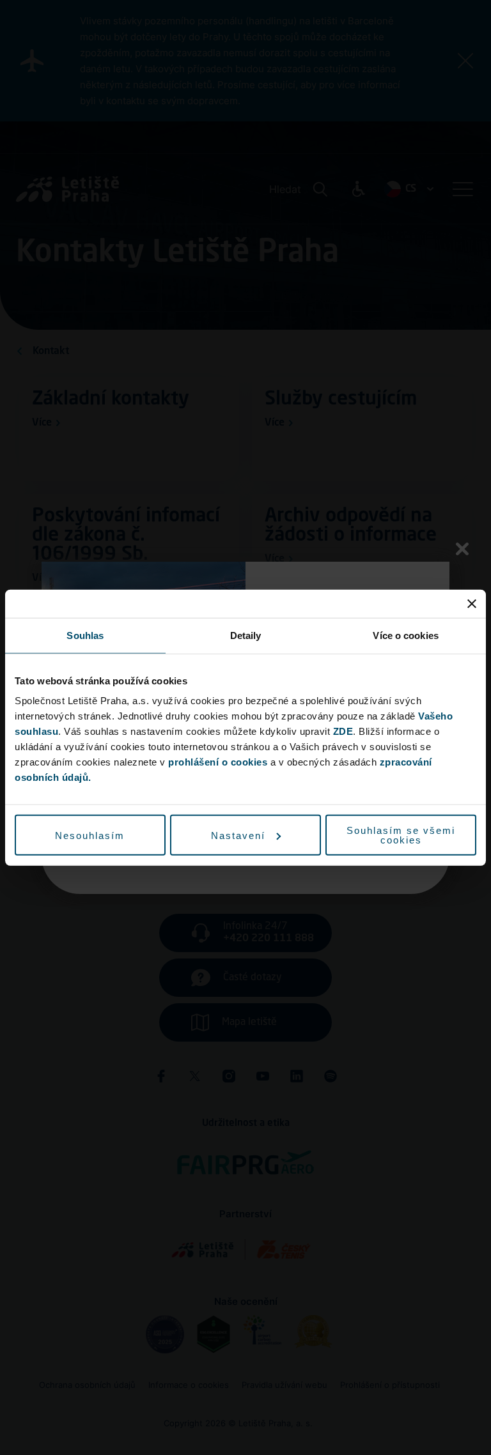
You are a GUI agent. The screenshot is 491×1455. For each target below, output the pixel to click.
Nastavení (238, 834)
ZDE (343, 731)
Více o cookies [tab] (405, 634)
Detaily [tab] (245, 634)
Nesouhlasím (90, 834)
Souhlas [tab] (85, 634)
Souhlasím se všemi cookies (401, 835)
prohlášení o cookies (217, 762)
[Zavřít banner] (471, 603)
